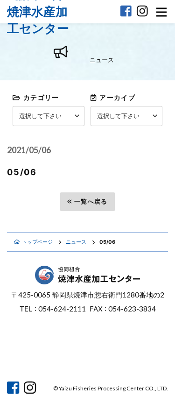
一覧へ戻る (91, 201)
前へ (30, 201)
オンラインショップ (43, 357)
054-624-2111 (62, 308)
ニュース (76, 242)
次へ (145, 201)
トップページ (37, 242)
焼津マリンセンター (131, 357)
